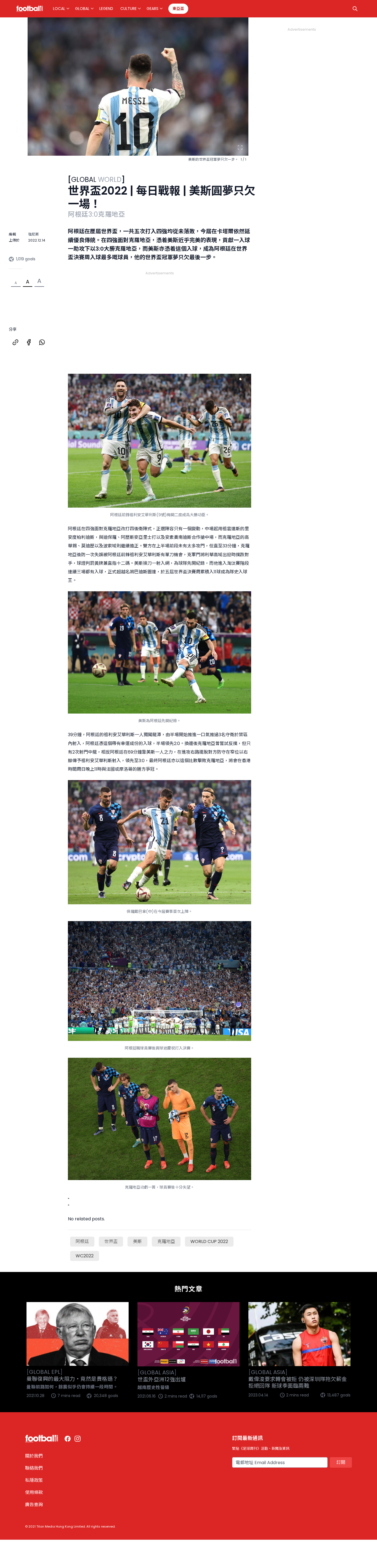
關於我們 (34, 1456)
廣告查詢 (34, 1504)
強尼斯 (33, 234)
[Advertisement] (159, 316)
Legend (106, 8)
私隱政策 (34, 1480)
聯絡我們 (34, 1468)
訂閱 (340, 1462)
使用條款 (34, 1492)
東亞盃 (178, 8)
